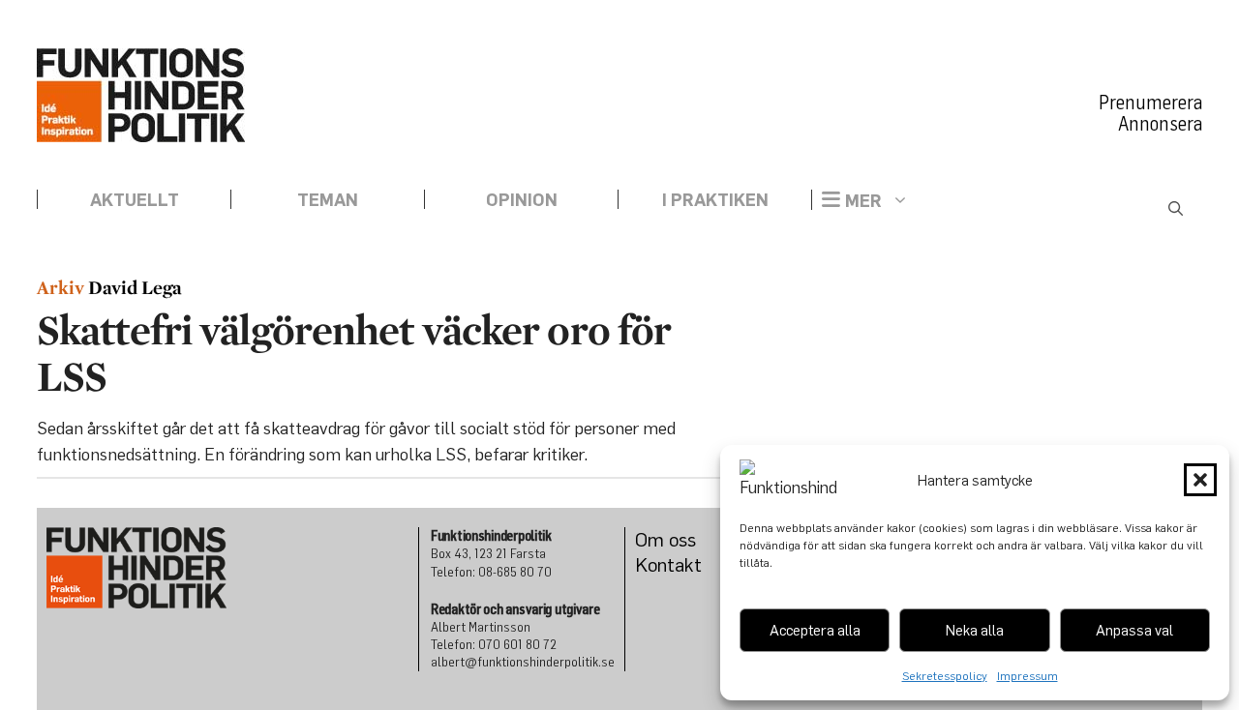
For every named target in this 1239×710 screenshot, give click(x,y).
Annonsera (1160, 123)
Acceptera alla (815, 629)
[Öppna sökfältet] (1175, 210)
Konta (659, 564)
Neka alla (975, 629)
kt (693, 564)
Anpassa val (1134, 629)
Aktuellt (134, 199)
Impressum (1027, 675)
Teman (327, 199)
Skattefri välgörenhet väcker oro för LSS (354, 352)
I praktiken (715, 199)
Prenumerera (1150, 102)
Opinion (522, 199)
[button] (1200, 479)
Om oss (665, 539)
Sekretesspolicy (944, 675)
